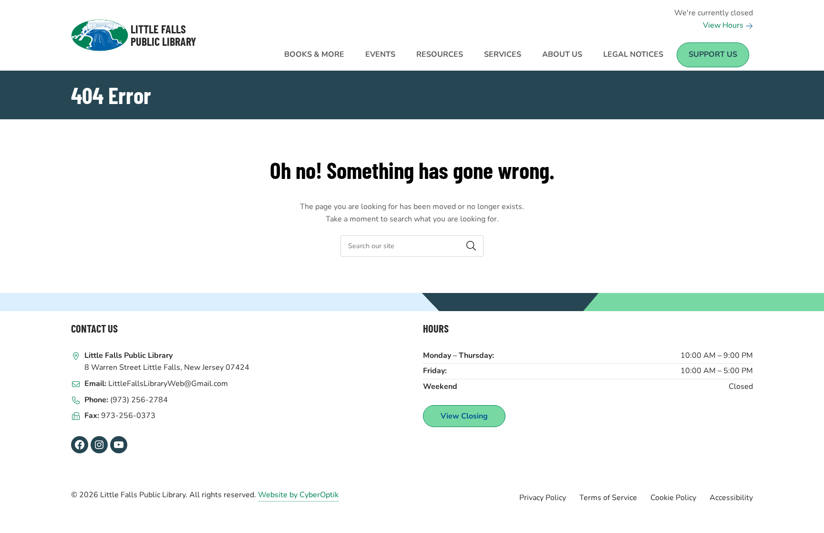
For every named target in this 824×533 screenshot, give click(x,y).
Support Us (713, 54)
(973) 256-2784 (139, 400)
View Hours (724, 25)
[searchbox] (412, 246)
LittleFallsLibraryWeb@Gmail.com (168, 383)
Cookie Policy (673, 497)
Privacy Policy (542, 497)
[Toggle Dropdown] (353, 49)
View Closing (464, 416)
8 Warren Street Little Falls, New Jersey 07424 (166, 367)
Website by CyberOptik (298, 495)
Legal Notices (633, 54)
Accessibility (731, 497)
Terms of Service (608, 497)
